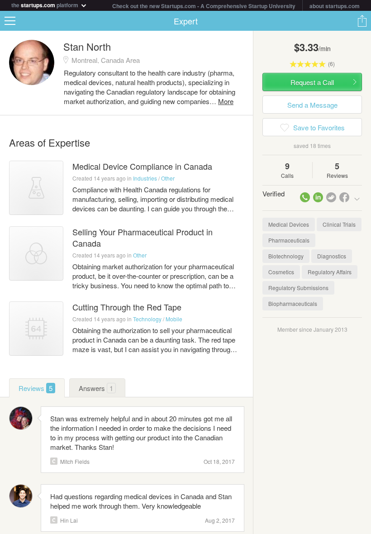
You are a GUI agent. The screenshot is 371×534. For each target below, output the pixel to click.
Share (362, 21)
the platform (45, 4)
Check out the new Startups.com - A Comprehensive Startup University (203, 6)
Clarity (53, 461)
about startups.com (334, 6)
